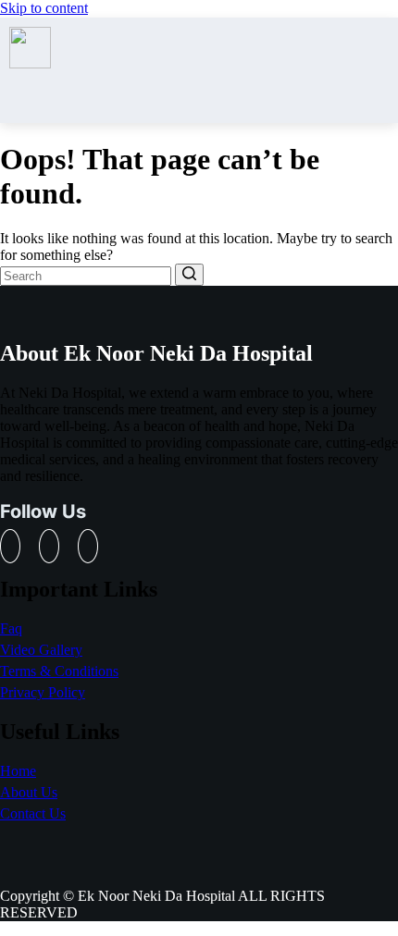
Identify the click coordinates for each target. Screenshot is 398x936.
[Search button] (189, 275)
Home (18, 771)
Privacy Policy (42, 692)
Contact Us (33, 813)
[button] (382, 70)
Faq (11, 628)
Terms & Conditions (59, 671)
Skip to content (44, 8)
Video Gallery (41, 650)
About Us (28, 792)
